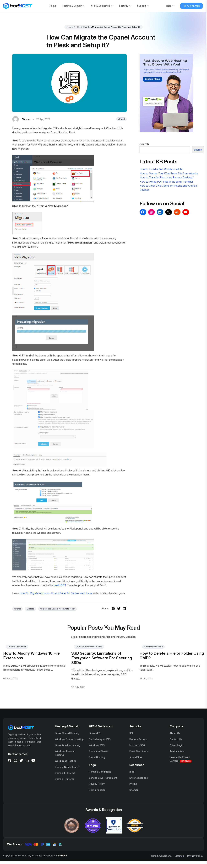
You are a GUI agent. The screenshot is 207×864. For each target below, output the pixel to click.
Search (198, 149)
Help (168, 5)
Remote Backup (138, 739)
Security (123, 5)
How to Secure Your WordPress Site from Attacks (169, 173)
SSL (131, 733)
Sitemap (134, 790)
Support (141, 5)
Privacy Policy (97, 783)
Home (52, 5)
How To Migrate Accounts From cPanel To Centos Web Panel (56, 593)
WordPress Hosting (65, 760)
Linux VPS (94, 733)
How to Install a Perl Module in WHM (161, 169)
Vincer (26, 119)
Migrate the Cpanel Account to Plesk (57, 609)
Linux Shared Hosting (67, 733)
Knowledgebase (138, 777)
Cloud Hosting (97, 757)
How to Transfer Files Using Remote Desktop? (167, 177)
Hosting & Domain (72, 5)
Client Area (193, 5)
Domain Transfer (64, 779)
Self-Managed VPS (100, 739)
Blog (131, 771)
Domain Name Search (67, 767)
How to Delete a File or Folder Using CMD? (172, 655)
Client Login (176, 745)
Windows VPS (97, 745)
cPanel (121, 119)
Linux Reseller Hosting (67, 745)
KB (78, 27)
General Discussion (17, 646)
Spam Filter (135, 757)
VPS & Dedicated (100, 5)
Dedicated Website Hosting (89, 646)
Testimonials (177, 751)
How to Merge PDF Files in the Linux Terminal (166, 181)
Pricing (133, 783)
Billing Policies (97, 790)
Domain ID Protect (65, 773)
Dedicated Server (99, 751)
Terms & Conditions (100, 771)
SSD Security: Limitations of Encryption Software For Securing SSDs (101, 658)
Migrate (30, 609)
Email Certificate (138, 751)
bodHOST (60, 585)
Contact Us (176, 739)
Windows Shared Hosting (69, 739)
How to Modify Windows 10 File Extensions (31, 655)
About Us (175, 733)
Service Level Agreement (103, 777)
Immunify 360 (137, 745)
